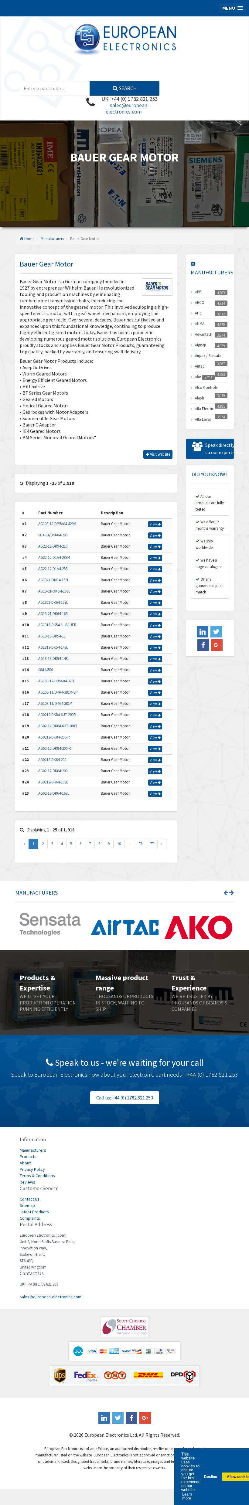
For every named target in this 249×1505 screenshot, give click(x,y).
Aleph (199, 398)
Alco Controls (206, 387)
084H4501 (45, 669)
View (154, 524)
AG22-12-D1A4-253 (52, 568)
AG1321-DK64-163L (53, 602)
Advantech (203, 334)
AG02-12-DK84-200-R (54, 748)
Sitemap (27, 1205)
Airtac (199, 366)
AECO (199, 302)
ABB (198, 291)
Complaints (30, 1218)
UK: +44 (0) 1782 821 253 (129, 99)
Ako (198, 376)
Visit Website (159, 454)
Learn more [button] (187, 1496)
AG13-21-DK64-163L (53, 613)
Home (28, 238)
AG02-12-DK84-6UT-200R (57, 726)
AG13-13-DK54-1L (52, 636)
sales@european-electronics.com (127, 108)
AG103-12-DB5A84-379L (56, 681)
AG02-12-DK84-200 (52, 770)
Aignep (200, 345)
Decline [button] (210, 1477)
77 (152, 843)
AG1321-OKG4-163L (53, 580)
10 (119, 843)
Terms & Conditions (37, 1175)
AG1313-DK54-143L (53, 647)
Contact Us (29, 1199)
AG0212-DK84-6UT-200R (57, 714)
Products (28, 1156)
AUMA (199, 323)
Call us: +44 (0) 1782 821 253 (124, 1098)
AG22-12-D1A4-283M (54, 557)
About (25, 1163)
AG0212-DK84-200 (52, 759)
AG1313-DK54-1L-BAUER (57, 624)
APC (198, 313)
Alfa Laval (203, 419)
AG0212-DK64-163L (53, 782)
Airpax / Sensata (208, 355)
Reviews (27, 1182)
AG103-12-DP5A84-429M (57, 523)
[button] (232, 8)
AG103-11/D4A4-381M (55, 703)
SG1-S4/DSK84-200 (52, 535)
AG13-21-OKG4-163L (54, 591)
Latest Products (34, 1212)
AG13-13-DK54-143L (53, 658)
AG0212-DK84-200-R (54, 737)
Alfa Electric (204, 408)
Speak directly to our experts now (219, 448)
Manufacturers (52, 238)
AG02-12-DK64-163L (53, 793)
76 (140, 843)
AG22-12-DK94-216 (52, 546)
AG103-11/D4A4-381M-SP (58, 692)
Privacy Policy (32, 1169)
